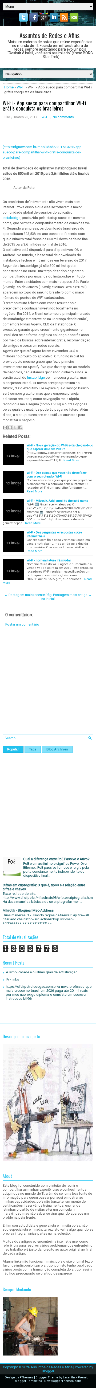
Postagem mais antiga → (72, 595)
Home (9, 87)
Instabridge (11, 218)
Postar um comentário (22, 624)
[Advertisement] (48, 684)
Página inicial (48, 597)
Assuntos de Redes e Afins (49, 35)
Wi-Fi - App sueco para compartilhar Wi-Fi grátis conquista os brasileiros (44, 105)
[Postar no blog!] (10, 427)
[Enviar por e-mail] (5, 427)
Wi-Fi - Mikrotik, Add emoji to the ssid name (57, 501)
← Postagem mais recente (24, 595)
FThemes (26, 1377)
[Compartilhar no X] (15, 427)
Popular (13, 749)
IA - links (12, 979)
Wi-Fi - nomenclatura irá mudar (49, 560)
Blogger (48, 1371)
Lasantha (69, 1377)
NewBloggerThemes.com (62, 1381)
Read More (71, 460)
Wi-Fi (21, 87)
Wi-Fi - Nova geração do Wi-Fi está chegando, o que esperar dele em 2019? (60, 447)
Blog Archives (57, 749)
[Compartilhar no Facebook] (20, 427)
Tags (32, 749)
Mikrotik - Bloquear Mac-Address (28, 910)
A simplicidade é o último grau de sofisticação (42, 972)
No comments (63, 117)
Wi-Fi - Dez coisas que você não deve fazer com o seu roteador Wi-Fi (57, 474)
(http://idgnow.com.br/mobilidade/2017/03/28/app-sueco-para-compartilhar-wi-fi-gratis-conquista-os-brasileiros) (43, 152)
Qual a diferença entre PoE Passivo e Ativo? (56, 859)
